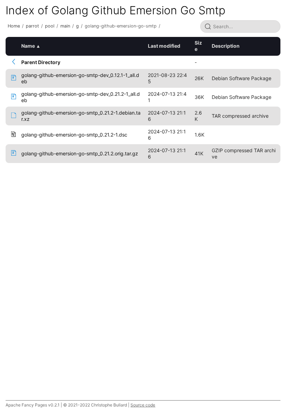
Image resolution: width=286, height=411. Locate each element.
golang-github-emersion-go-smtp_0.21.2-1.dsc (74, 135)
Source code (142, 405)
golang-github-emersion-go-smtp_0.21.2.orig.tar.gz (79, 153)
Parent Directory (40, 62)
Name (28, 46)
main (65, 26)
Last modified (164, 46)
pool (49, 26)
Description (226, 46)
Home (14, 26)
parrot (32, 26)
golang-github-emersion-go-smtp (121, 26)
